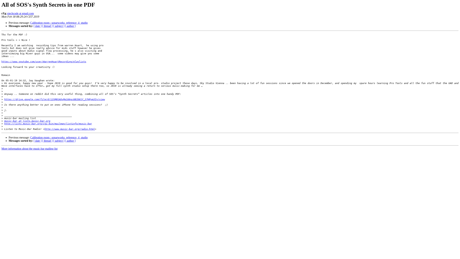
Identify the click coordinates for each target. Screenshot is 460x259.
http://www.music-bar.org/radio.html (70, 129)
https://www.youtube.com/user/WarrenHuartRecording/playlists (43, 61)
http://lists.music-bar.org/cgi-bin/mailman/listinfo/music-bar (48, 123)
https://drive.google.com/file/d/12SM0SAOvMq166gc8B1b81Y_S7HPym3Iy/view (54, 99)
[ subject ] (58, 26)
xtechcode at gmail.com (20, 13)
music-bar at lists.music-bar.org (27, 121)
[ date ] (38, 26)
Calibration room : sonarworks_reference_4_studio (59, 22)
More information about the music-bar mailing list (29, 148)
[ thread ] (47, 26)
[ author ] (70, 26)
